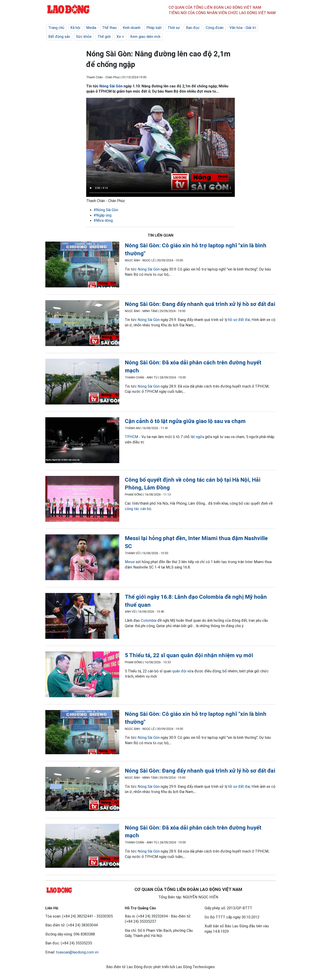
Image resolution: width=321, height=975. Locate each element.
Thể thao (109, 27)
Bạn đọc (193, 27)
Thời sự (174, 27)
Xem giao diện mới (145, 36)
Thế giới (104, 36)
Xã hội (75, 27)
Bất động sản (59, 36)
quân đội (179, 671)
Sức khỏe (84, 36)
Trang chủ (56, 27)
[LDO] (82, 265)
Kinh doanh (131, 27)
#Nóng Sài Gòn (106, 210)
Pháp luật (154, 27)
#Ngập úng (102, 215)
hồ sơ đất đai (239, 319)
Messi (130, 562)
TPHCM (131, 437)
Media (91, 27)
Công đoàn (214, 27)
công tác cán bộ (138, 509)
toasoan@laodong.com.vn (77, 952)
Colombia (148, 620)
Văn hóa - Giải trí (242, 27)
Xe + (120, 36)
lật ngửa (197, 437)
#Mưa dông (103, 220)
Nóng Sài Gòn (111, 86)
